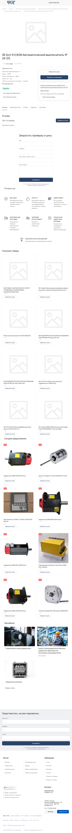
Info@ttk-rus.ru (49, 792)
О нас (48, 762)
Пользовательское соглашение (12, 830)
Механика (8, 772)
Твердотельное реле (14, 682)
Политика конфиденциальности (33, 830)
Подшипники (8, 765)
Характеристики (15, 107)
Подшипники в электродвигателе (18, 648)
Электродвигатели (30, 762)
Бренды (27, 765)
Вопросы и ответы (51, 780)
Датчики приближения (31, 769)
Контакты (49, 765)
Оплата (25, 107)
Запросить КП (63, 811)
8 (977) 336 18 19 (54, 3)
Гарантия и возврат (52, 776)
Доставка (42, 107)
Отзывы (4, 107)
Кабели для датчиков (31, 772)
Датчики (7, 762)
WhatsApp (50, 811)
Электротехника (9, 769)
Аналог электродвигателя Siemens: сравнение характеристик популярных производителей (52, 650)
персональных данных (43, 184)
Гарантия (34, 107)
